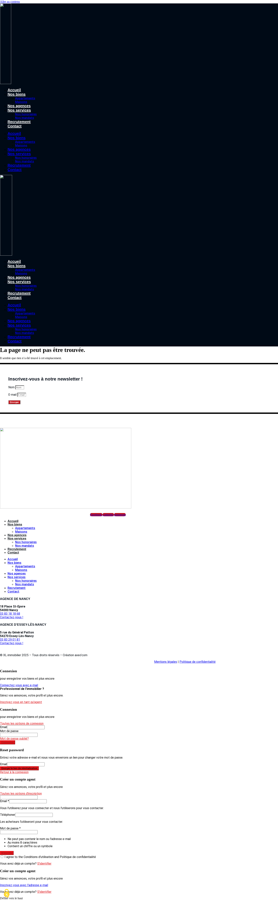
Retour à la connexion (14, 772)
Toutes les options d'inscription (21, 793)
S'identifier (44, 863)
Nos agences (19, 106)
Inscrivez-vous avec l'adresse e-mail (24, 885)
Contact (15, 126)
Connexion (8, 742)
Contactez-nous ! (11, 617)
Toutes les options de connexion (21, 723)
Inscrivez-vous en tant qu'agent (21, 702)
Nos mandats (24, 118)
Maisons (21, 102)
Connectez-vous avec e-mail (19, 685)
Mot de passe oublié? (14, 738)
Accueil (14, 90)
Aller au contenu (10, 1)
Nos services (19, 110)
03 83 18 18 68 (10, 613)
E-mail (12, 394)
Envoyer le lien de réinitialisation (19, 768)
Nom (11, 387)
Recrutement (19, 122)
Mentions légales (165, 662)
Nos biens (17, 94)
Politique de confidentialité (197, 662)
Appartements (25, 98)
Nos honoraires (26, 114)
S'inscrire (7, 853)
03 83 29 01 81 (10, 639)
